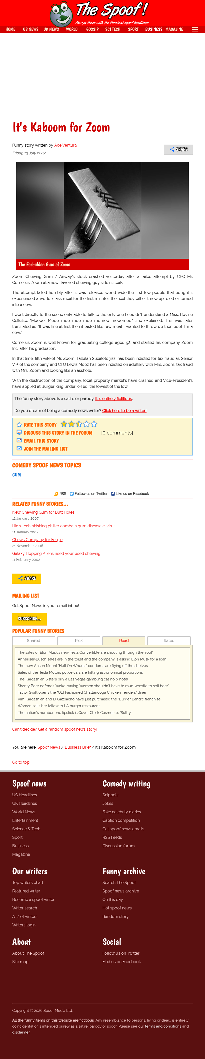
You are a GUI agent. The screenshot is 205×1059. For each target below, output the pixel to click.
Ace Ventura (65, 145)
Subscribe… (29, 618)
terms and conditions (163, 1026)
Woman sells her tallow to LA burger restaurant (59, 706)
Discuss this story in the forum (58, 433)
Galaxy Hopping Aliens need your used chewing (56, 553)
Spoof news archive (120, 891)
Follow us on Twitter (91, 493)
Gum (16, 475)
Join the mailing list (46, 449)
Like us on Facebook (132, 493)
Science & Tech (26, 829)
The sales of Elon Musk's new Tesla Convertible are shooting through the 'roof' (85, 652)
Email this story (41, 441)
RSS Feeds (112, 837)
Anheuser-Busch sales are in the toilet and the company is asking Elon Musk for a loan (92, 659)
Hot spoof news (117, 908)
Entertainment (25, 820)
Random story (115, 916)
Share (181, 149)
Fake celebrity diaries (121, 812)
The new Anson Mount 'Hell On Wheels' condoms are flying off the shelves (83, 665)
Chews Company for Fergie (37, 539)
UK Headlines (24, 803)
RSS (62, 493)
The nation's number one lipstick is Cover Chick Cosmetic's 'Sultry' (75, 712)
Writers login (24, 925)
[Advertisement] (102, 76)
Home (10, 29)
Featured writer (26, 891)
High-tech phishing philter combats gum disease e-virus (64, 526)
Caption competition (121, 820)
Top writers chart (27, 882)
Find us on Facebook (121, 961)
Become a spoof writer (33, 899)
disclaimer (21, 1032)
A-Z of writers (25, 916)
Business (20, 846)
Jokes (107, 803)
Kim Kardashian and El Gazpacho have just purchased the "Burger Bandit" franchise (89, 699)
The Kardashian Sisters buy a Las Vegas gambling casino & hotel (73, 679)
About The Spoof (28, 953)
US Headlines (24, 795)
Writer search (24, 908)
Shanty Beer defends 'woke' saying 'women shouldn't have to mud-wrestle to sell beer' (93, 686)
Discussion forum (118, 846)
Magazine (21, 854)
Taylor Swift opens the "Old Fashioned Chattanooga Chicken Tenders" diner (82, 692)
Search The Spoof (119, 882)
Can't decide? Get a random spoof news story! (54, 729)
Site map (20, 961)
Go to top (21, 762)
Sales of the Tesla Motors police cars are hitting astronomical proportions (80, 672)
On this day (112, 899)
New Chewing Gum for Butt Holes (43, 512)
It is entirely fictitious (113, 398)
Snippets (110, 795)
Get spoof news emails (123, 829)
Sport (17, 837)
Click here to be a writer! (124, 410)
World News (23, 812)
